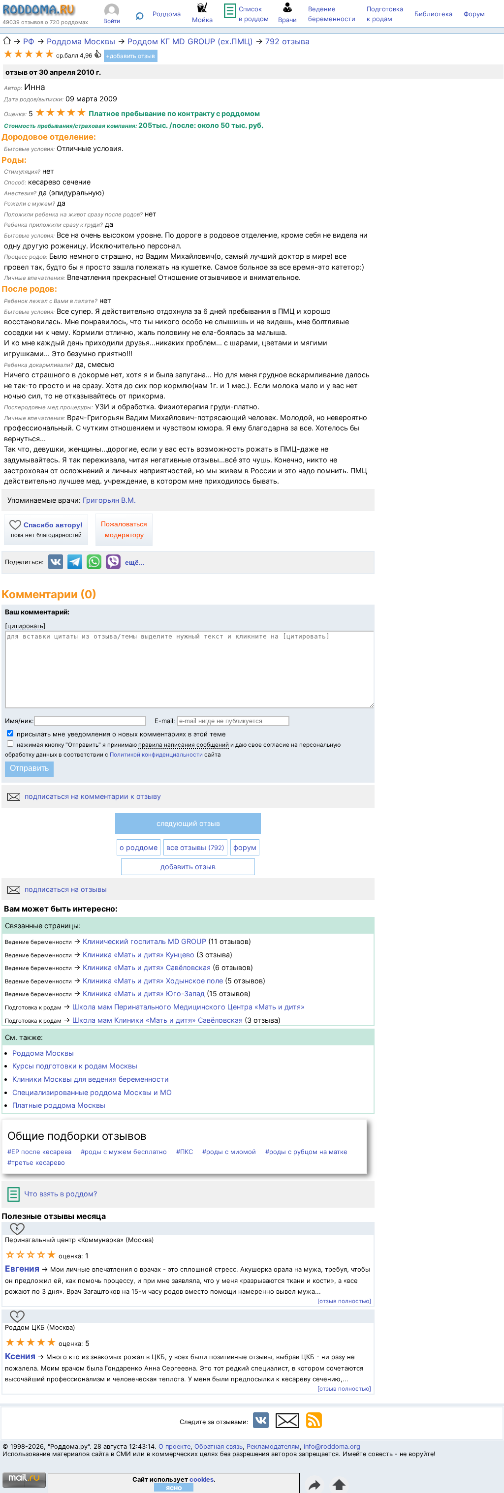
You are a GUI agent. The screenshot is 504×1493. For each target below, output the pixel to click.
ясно (174, 1487)
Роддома (167, 14)
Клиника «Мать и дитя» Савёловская (147, 967)
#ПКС (184, 1152)
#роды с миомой (229, 1152)
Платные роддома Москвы (58, 1105)
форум (244, 847)
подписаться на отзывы (65, 889)
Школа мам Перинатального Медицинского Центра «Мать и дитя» (188, 1007)
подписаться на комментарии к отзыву (92, 796)
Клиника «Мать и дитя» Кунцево (138, 954)
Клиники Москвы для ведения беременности (90, 1079)
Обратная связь (218, 1446)
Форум (474, 14)
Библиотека (433, 14)
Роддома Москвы (43, 1053)
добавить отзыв (188, 866)
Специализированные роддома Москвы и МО (92, 1092)
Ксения (21, 1356)
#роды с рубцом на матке (306, 1152)
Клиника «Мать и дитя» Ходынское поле (153, 980)
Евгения (22, 1268)
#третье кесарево (36, 1162)
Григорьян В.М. (109, 500)
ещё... (135, 562)
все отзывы (195, 847)
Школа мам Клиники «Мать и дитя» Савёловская (157, 1020)
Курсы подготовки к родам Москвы (74, 1066)
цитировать (25, 626)
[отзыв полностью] (344, 1301)
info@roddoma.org (332, 1446)
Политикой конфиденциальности (156, 754)
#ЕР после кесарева (39, 1152)
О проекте (174, 1446)
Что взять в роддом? (59, 1193)
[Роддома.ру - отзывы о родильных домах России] (39, 14)
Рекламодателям (273, 1446)
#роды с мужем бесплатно (124, 1152)
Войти (111, 21)
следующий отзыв (188, 823)
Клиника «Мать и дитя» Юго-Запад (144, 993)
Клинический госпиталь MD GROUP (144, 941)
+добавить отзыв (130, 56)
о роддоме (139, 847)
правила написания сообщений (183, 744)
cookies (201, 1479)
